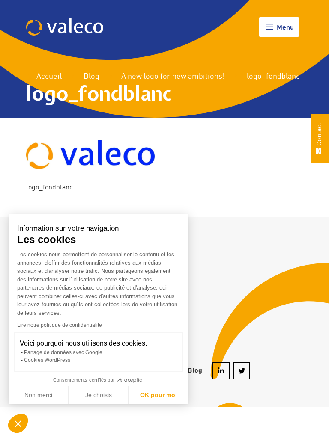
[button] (18, 423)
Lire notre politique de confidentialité (59, 325)
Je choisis (98, 394)
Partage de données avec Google (63, 352)
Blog (91, 76)
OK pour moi (158, 394)
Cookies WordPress (47, 360)
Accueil (48, 76)
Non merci (38, 394)
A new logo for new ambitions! (173, 76)
